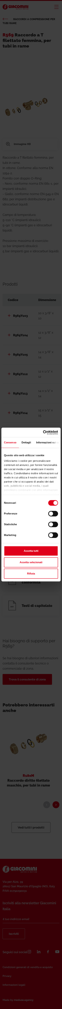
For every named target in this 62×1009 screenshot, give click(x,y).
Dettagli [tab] (26, 442)
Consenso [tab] (10, 442)
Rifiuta (31, 573)
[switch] (53, 513)
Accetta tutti (31, 550)
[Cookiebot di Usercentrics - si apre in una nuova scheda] (43, 432)
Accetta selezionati (31, 562)
